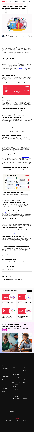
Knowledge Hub (25, 364)
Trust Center (24, 385)
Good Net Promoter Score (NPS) (22, 68)
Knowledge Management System (7, 212)
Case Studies (24, 362)
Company (28, 1)
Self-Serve (3, 361)
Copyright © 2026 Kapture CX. (10, 420)
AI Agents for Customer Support (16, 382)
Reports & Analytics (4, 374)
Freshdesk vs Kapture (15, 389)
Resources (23, 1)
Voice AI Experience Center (5, 368)
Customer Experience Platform (16, 379)
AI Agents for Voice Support (5, 362)
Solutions (15, 1)
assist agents (7, 251)
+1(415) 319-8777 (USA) (10, 398)
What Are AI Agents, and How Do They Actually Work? (8, 303)
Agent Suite (3, 371)
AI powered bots (16, 233)
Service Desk (3, 391)
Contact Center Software (15, 374)
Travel (13, 364)
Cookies (26, 420)
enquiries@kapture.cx (25, 398)
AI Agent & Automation (5, 301)
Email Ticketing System (15, 380)
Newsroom (24, 367)
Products (11, 1)
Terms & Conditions (18, 420)
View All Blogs (30, 291)
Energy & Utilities (14, 367)
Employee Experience (4, 388)
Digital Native (14, 365)
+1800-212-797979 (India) (17, 398)
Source (17, 133)
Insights (3, 379)
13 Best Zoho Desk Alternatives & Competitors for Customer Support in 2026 (8, 317)
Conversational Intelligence (5, 382)
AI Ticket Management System (16, 377)
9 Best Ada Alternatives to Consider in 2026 (25, 302)
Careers (24, 377)
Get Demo (4, 330)
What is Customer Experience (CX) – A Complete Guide (24, 317)
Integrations (24, 365)
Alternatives (20, 301)
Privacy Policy (23, 420)
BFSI (12, 361)
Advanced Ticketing (4, 373)
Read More (3, 305)
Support (24, 382)
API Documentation (25, 370)
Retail (13, 362)
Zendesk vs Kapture (15, 386)
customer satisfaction (24, 55)
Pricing (20, 1)
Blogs (23, 361)
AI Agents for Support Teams (5, 376)
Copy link (24, 36)
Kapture (6, 261)
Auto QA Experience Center (5, 386)
